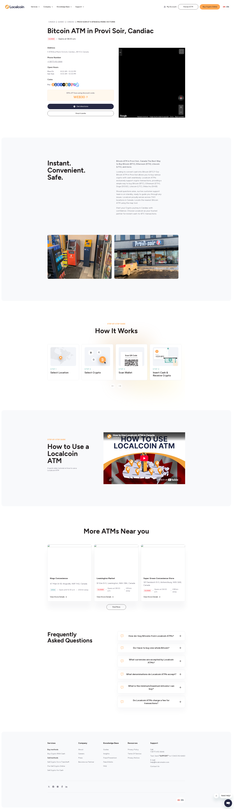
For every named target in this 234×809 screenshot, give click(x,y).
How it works (80, 113)
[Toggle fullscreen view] (181, 51)
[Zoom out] (181, 112)
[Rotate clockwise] (183, 98)
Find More (116, 607)
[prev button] (113, 386)
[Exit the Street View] (120, 52)
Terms (172, 116)
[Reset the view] (181, 98)
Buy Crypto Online (210, 7)
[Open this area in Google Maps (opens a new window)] (123, 116)
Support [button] (78, 7)
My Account (172, 7)
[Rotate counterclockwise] (179, 98)
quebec (61, 22)
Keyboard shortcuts (142, 116)
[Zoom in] (181, 107)
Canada (51, 22)
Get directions (82, 106)
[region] (152, 83)
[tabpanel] (116, 366)
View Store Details (57, 597)
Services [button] (34, 7)
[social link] (48, 786)
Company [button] (47, 7)
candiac (70, 22)
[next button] (120, 386)
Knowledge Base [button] (63, 7)
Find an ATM (188, 7)
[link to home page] (14, 7)
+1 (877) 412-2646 (54, 62)
